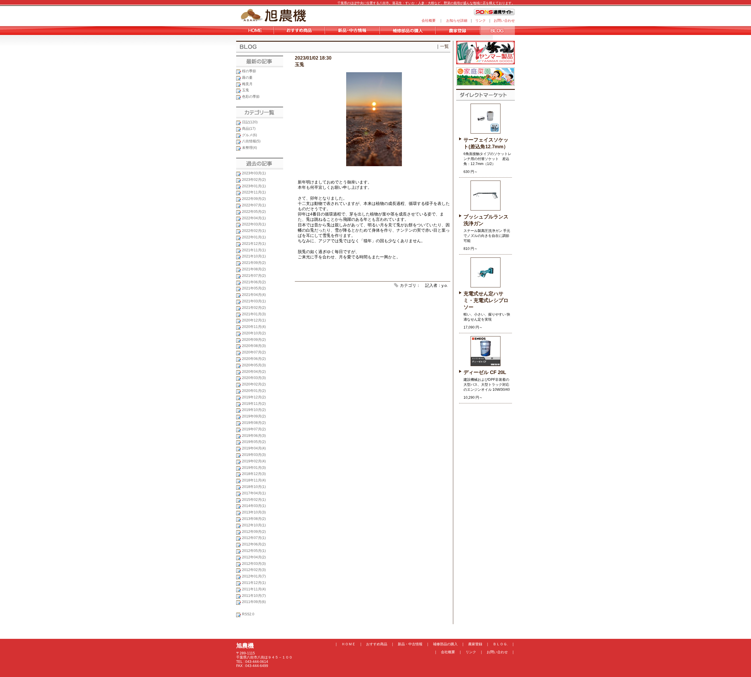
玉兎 (245, 90)
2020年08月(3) (254, 346)
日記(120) (250, 122)
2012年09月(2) (254, 532)
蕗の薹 (247, 77)
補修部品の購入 (445, 644)
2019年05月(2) (254, 442)
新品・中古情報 (410, 644)
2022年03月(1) (254, 224)
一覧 (444, 46)
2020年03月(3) (254, 378)
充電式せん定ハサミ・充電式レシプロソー (486, 300)
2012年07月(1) (254, 538)
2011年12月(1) (254, 583)
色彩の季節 (251, 97)
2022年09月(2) (254, 199)
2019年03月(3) (254, 455)
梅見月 (247, 84)
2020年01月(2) (254, 391)
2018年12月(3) (254, 474)
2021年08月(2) (254, 269)
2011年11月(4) (254, 589)
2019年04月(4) (254, 448)
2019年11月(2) (254, 404)
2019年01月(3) (254, 468)
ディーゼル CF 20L (485, 372)
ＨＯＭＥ (348, 644)
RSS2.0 (248, 614)
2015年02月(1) (254, 500)
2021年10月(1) (254, 256)
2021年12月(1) (254, 244)
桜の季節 (249, 71)
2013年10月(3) (254, 512)
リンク (480, 20)
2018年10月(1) (254, 487)
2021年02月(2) (254, 308)
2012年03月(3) (254, 564)
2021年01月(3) (254, 314)
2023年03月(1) (254, 173)
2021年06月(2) (254, 282)
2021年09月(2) (254, 263)
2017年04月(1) (254, 493)
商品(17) (249, 129)
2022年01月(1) (254, 237)
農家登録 (475, 644)
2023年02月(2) (254, 180)
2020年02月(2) (254, 384)
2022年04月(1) (254, 218)
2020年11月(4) (254, 327)
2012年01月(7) (254, 576)
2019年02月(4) (254, 461)
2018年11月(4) (254, 480)
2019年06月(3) (254, 436)
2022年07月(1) (254, 205)
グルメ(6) (249, 135)
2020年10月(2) (254, 333)
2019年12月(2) (254, 397)
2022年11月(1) (254, 192)
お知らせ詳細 (456, 20)
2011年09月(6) (254, 602)
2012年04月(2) (254, 557)
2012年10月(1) (254, 525)
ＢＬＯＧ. (500, 644)
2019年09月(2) (254, 416)
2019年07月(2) (254, 429)
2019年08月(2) (254, 423)
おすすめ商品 (376, 644)
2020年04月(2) (254, 372)
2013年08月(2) (254, 519)
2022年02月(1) (254, 231)
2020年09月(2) (254, 340)
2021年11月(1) (254, 250)
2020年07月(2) (254, 352)
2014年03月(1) (254, 506)
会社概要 (429, 20)
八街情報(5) (251, 141)
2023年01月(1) (254, 186)
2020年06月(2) (254, 359)
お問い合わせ (504, 20)
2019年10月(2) (254, 410)
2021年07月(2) (254, 276)
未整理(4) (249, 148)
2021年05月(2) (254, 288)
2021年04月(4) (254, 295)
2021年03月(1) (254, 301)
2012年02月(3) (254, 570)
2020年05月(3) (254, 365)
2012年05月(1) (254, 551)
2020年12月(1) (254, 320)
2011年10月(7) (254, 596)
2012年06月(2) (254, 544)
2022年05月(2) (254, 212)
